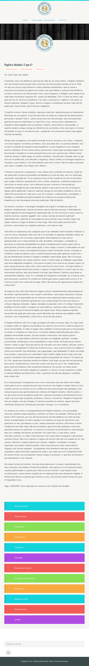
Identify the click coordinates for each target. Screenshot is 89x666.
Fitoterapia (18, 558)
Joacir (44, 637)
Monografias (19, 589)
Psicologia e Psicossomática (25, 578)
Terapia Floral (20, 537)
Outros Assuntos (12, 69)
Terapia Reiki (19, 527)
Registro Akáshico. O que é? (18, 64)
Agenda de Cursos (21, 599)
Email (8, 653)
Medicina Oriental (21, 506)
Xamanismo (40, 69)
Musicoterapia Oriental (23, 568)
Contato (17, 620)
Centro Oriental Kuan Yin (44, 5)
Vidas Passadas (27, 69)
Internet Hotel (44, 661)
